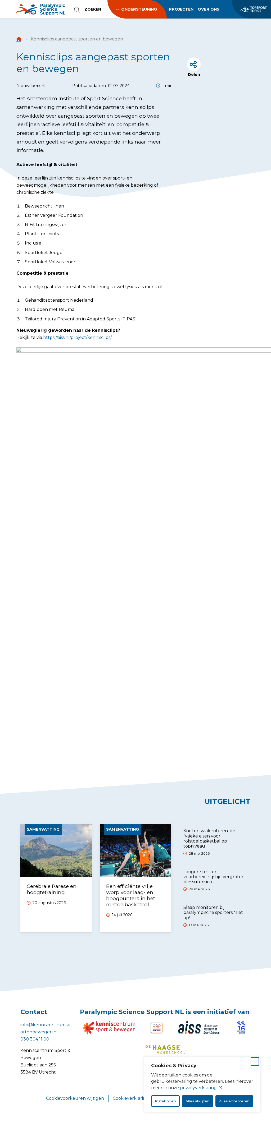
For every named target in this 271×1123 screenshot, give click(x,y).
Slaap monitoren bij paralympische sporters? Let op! (213, 912)
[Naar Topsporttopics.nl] (251, 9)
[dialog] (202, 1084)
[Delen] (194, 64)
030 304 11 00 (34, 1039)
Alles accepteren (234, 1101)
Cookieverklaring (131, 1098)
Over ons (208, 9)
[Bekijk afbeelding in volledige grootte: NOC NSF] (156, 1027)
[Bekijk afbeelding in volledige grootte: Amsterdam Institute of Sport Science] (199, 1027)
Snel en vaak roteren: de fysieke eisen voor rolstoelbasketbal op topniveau (209, 838)
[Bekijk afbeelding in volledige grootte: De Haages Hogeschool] (165, 1049)
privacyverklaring (198, 1087)
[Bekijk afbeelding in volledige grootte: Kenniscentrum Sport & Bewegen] (109, 1027)
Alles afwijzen (198, 1101)
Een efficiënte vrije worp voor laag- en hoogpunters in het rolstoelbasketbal (130, 895)
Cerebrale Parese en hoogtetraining (51, 889)
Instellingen (165, 1101)
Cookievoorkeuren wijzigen (75, 1098)
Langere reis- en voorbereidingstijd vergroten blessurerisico (214, 876)
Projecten (181, 9)
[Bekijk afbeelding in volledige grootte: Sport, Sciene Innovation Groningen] (241, 1027)
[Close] (255, 1061)
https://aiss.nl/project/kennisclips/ (77, 337)
